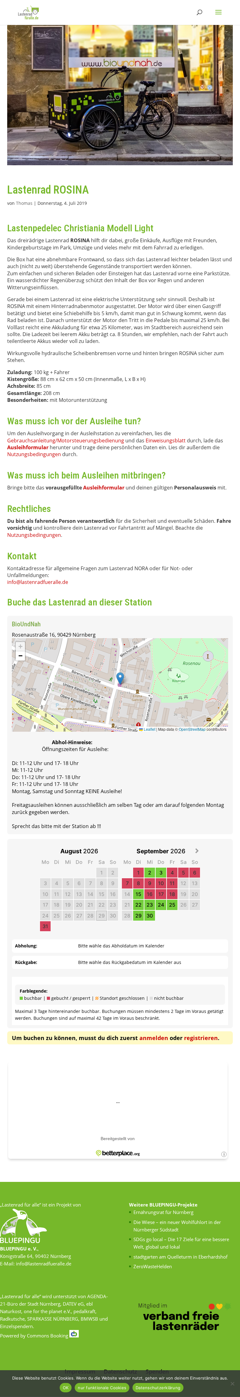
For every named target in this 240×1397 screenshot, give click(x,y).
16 (113, 894)
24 (45, 916)
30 (113, 916)
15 (101, 894)
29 (101, 916)
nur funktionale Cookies (102, 1387)
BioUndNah (26, 624)
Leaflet (149, 729)
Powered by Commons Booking (34, 1335)
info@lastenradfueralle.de (37, 582)
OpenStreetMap (192, 729)
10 (45, 894)
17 (45, 905)
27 (79, 916)
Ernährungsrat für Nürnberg (163, 1212)
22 (101, 905)
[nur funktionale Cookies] (232, 1383)
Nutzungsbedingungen (34, 454)
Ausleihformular (27, 447)
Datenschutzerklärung (158, 1387)
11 (56, 894)
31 (45, 926)
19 (68, 905)
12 (68, 894)
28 (90, 916)
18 (56, 905)
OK (66, 1387)
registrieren (201, 1038)
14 (90, 894)
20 (79, 905)
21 (90, 905)
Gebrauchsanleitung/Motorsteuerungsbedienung (65, 440)
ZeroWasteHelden (152, 1266)
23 (113, 905)
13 (79, 894)
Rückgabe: (26, 962)
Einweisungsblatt (166, 440)
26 (68, 916)
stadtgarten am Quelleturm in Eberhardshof (180, 1257)
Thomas (24, 203)
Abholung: (26, 946)
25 (56, 916)
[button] (120, 678)
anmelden (153, 1038)
